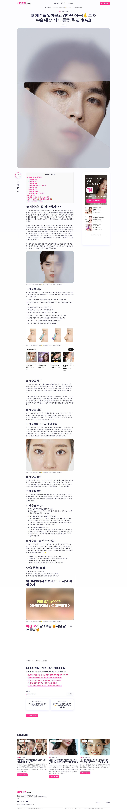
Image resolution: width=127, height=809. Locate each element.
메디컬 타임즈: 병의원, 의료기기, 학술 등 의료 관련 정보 (45, 685)
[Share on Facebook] (18, 185)
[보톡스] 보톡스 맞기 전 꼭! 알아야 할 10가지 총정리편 (44, 680)
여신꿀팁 (84, 743)
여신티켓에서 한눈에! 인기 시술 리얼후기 (38, 197)
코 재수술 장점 (33, 183)
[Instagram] (24, 801)
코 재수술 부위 (33, 189)
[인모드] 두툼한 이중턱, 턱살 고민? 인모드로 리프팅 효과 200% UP (48, 675)
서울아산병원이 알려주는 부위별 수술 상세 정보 (42, 683)
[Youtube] (27, 801)
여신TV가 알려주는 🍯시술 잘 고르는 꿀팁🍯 (39, 199)
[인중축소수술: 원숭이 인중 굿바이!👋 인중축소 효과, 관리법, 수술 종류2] (62, 704)
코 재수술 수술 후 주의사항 (36, 193)
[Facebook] (18, 801)
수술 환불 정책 (31, 195)
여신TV (31, 626)
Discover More (22, 774)
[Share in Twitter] (18, 181)
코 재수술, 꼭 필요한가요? (34, 177)
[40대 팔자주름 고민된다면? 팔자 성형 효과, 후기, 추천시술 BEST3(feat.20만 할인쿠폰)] (95, 747)
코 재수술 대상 (33, 179)
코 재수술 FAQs (33, 191)
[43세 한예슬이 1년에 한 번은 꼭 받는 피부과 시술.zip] (37, 704)
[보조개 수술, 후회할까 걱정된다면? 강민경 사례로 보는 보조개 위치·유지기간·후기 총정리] (63, 747)
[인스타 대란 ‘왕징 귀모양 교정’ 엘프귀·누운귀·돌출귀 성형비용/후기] (32, 747)
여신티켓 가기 (104, 3)
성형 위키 (49, 7)
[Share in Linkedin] (18, 188)
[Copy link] (18, 191)
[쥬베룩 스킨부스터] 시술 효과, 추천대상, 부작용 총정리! (45, 677)
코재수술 (28, 691)
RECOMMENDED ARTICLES (35, 201)
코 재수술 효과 (33, 187)
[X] (21, 801)
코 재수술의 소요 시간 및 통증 (37, 185)
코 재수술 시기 (33, 181)
